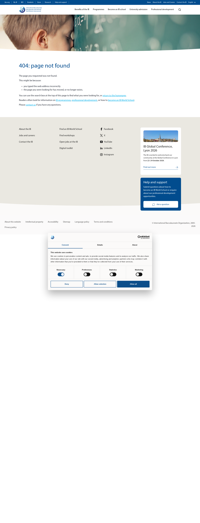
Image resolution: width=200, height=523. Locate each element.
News (149, 2)
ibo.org (7, 2)
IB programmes (63, 100)
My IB (15, 2)
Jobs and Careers (169, 2)
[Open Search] (179, 9)
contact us (31, 105)
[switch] (87, 274)
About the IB (157, 2)
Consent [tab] (65, 245)
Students (30, 2)
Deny (67, 284)
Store (39, 2)
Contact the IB (181, 2)
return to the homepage (114, 96)
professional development (84, 100)
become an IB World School (121, 100)
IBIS (22, 2)
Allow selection (100, 284)
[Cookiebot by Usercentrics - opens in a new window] (139, 237)
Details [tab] (100, 245)
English (190, 2)
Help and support (61, 2)
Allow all (133, 284)
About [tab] (134, 245)
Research (48, 2)
